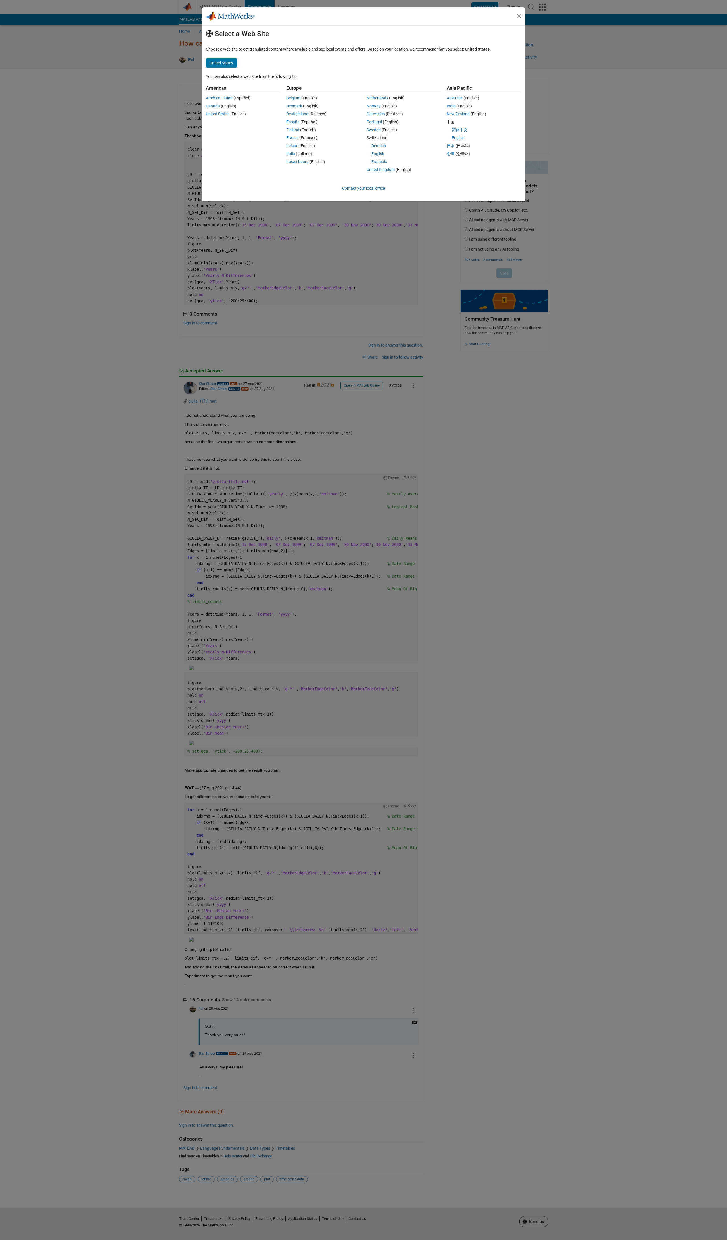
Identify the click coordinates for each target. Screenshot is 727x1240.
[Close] (519, 16)
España (293, 122)
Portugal (374, 122)
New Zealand (458, 114)
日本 (451, 145)
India (451, 106)
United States (217, 114)
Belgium (293, 98)
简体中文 (460, 130)
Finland (292, 130)
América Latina (219, 98)
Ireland (292, 145)
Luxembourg (297, 161)
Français (379, 161)
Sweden (374, 130)
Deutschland (297, 114)
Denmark (294, 106)
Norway (374, 106)
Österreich (376, 114)
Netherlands (377, 98)
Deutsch (378, 145)
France (292, 138)
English (377, 153)
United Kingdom (381, 169)
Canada (213, 106)
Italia (290, 153)
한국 (451, 153)
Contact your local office (363, 188)
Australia (455, 98)
